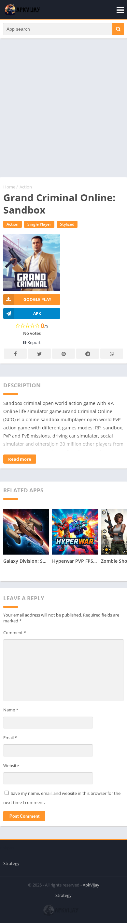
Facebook (15, 354)
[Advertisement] (63, 111)
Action (26, 187)
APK (37, 313)
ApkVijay (91, 885)
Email (10, 737)
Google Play (37, 299)
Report (33, 342)
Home (9, 187)
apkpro (7, 848)
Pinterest (63, 354)
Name (10, 710)
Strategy (11, 863)
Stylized (67, 224)
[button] (118, 29)
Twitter (39, 354)
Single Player (39, 224)
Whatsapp (111, 354)
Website (11, 765)
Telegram (87, 354)
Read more (19, 459)
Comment (14, 632)
